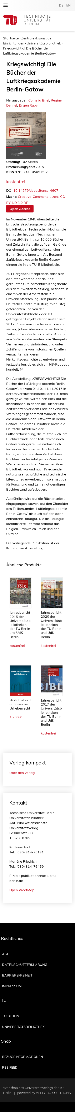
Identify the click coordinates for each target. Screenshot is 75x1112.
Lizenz (11, 196)
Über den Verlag (22, 773)
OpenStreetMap (21, 890)
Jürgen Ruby (28, 105)
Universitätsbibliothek (44, 43)
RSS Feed (10, 1067)
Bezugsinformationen (22, 1057)
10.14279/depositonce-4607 (35, 190)
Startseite (11, 38)
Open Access (20, 209)
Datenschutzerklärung (24, 964)
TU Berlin (10, 1016)
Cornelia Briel (38, 100)
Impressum (12, 986)
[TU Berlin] (27, 21)
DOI (9, 190)
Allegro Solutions (53, 1093)
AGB (5, 954)
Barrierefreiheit (17, 975)
